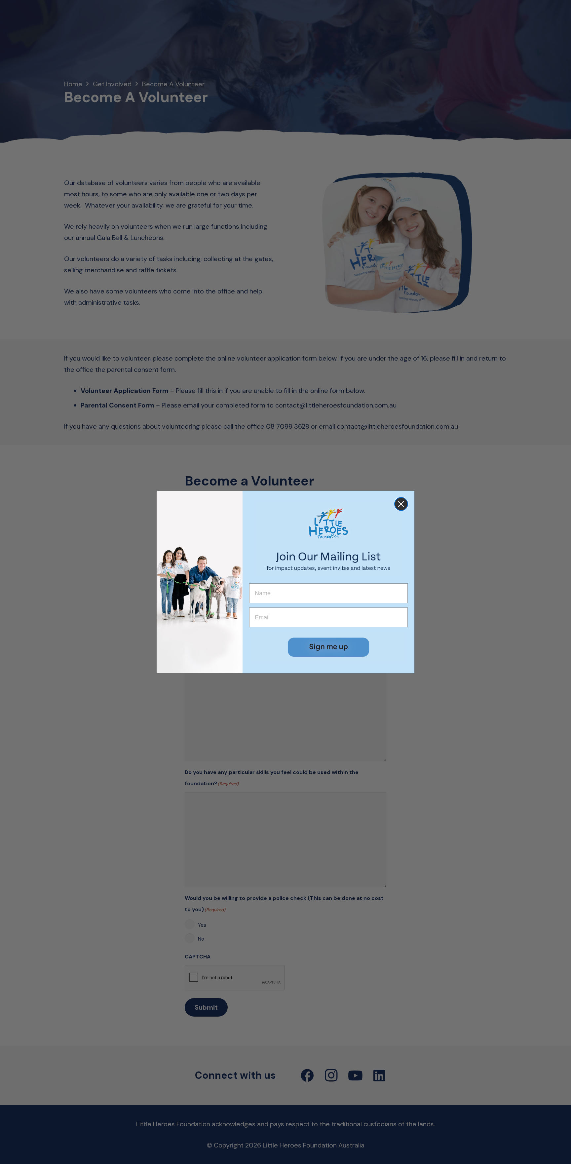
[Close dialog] (401, 504)
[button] (328, 647)
